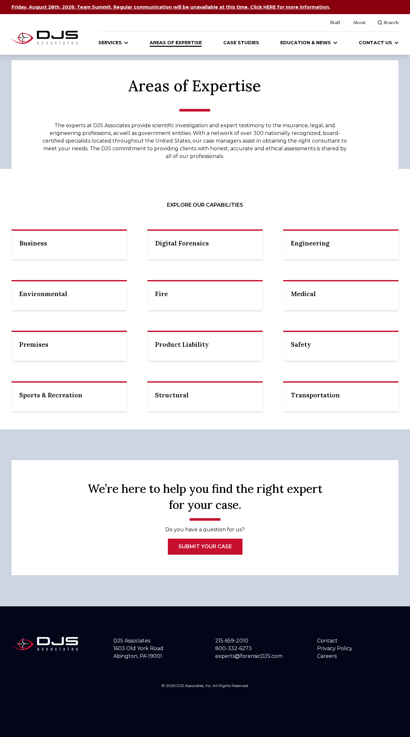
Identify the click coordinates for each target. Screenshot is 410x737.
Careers (327, 656)
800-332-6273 (233, 648)
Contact (327, 641)
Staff (335, 22)
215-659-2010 (231, 641)
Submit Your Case (205, 546)
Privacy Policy (334, 648)
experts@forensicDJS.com (249, 656)
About (359, 22)
